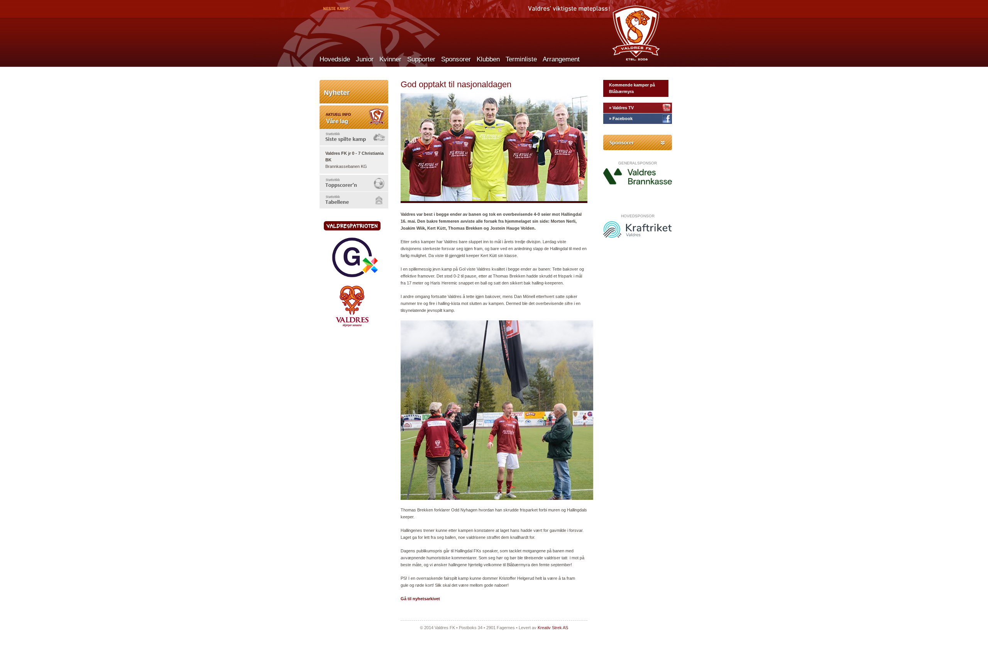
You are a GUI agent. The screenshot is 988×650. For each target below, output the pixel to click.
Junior (365, 59)
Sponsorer (456, 59)
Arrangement (561, 59)
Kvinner (390, 59)
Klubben (488, 59)
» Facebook (621, 118)
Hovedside (335, 59)
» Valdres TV (621, 107)
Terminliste (521, 59)
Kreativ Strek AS (553, 627)
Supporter (421, 59)
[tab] (354, 137)
